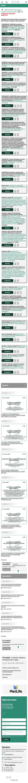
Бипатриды (5, 677)
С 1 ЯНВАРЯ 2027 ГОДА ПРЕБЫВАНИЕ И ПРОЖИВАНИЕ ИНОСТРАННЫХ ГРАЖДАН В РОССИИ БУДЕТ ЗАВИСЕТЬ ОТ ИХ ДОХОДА (13, 415)
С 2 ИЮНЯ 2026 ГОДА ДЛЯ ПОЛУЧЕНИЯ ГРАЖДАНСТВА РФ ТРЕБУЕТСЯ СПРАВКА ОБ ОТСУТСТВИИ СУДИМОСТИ (11, 527)
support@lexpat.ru (8, 759)
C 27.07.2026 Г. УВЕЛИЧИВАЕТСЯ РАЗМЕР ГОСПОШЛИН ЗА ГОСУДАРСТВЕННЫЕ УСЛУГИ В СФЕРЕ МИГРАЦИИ (12, 443)
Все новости (4, 560)
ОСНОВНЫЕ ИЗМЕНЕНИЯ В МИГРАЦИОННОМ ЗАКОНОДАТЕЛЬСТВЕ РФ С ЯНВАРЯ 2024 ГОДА (12, 617)
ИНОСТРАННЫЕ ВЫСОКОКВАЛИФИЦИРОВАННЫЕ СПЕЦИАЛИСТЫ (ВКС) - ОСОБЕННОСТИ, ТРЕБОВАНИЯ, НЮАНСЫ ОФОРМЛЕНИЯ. (13, 628)
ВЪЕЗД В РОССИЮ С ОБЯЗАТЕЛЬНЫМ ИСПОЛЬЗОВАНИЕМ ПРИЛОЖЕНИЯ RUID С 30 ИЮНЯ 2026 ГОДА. (13, 472)
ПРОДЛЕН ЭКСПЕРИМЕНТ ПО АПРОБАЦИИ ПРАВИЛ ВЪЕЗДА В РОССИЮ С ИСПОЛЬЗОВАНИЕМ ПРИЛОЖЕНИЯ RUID (13, 555)
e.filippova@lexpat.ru (8, 754)
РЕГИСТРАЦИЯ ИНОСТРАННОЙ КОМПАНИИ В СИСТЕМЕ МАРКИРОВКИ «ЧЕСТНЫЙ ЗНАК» (11, 585)
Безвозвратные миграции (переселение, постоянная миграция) (11, 671)
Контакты (6, 747)
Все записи (3, 636)
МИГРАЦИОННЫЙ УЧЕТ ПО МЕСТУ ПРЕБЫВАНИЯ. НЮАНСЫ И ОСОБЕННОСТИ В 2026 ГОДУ (12, 595)
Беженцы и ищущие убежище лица (10, 667)
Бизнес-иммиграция (6, 674)
